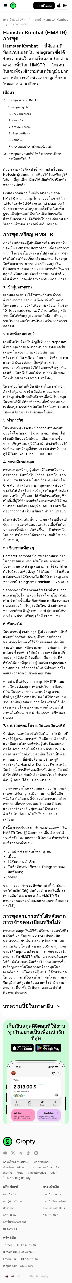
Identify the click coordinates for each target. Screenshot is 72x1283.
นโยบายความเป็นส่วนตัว (44, 1167)
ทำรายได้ (8, 1208)
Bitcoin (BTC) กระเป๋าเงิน (18, 1252)
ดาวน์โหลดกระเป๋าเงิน (16, 1162)
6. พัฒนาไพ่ (15, 140)
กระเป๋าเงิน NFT (52, 1215)
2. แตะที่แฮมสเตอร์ (19, 113)
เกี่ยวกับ (7, 1172)
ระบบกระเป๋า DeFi (54, 1208)
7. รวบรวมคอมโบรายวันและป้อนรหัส (30, 146)
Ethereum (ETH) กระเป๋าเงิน (20, 1259)
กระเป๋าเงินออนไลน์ (54, 1201)
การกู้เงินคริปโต (12, 1201)
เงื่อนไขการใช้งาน (14, 1167)
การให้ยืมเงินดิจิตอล (14, 1221)
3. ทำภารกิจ (15, 120)
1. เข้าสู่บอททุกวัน (18, 107)
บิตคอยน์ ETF (11, 1229)
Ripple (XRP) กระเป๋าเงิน (18, 1265)
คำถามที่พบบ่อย (37, 1172)
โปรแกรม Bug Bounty (17, 1178)
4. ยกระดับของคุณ (19, 126)
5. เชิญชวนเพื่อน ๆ (19, 133)
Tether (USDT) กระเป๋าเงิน (19, 1245)
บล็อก (53, 1172)
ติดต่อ (20, 1172)
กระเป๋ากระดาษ (52, 1194)
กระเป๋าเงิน (9, 1194)
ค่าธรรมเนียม (42, 1162)
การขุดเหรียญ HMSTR (23, 100)
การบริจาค (9, 1215)
